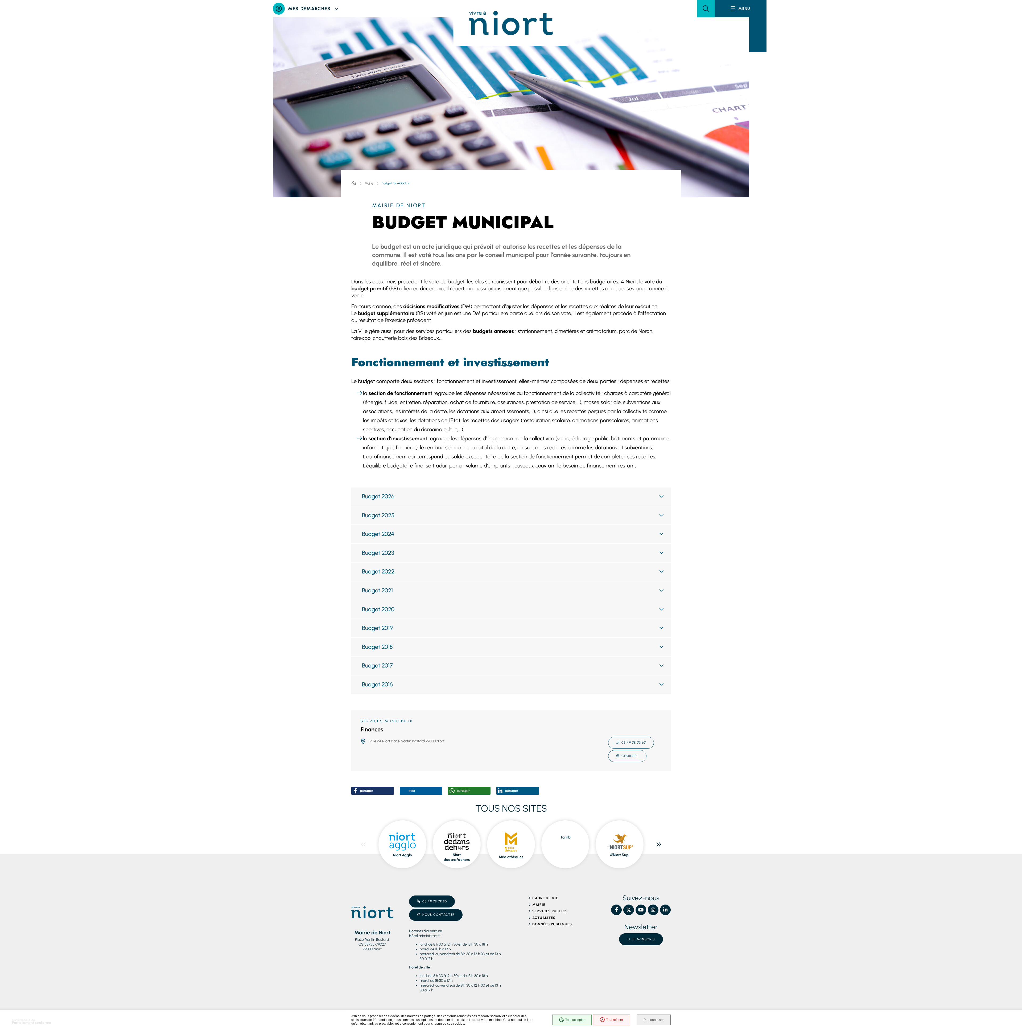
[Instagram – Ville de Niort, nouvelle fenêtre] (653, 910)
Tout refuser (614, 1020)
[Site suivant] (658, 844)
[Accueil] (353, 183)
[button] (706, 8)
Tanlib (565, 837)
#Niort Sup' (619, 855)
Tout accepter (575, 1020)
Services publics (550, 911)
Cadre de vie (545, 898)
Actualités (543, 918)
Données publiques (552, 924)
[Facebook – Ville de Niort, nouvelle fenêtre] (616, 910)
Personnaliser (654, 1020)
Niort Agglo (402, 855)
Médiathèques (511, 857)
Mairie (369, 183)
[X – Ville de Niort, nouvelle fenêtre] (628, 910)
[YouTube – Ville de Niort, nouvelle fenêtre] (641, 910)
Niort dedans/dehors (457, 857)
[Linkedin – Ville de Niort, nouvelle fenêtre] (665, 910)
